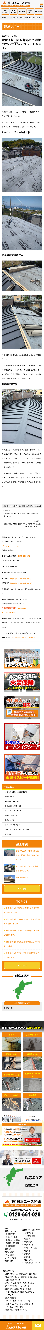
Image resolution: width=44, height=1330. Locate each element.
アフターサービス (30, 1248)
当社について (30, 11)
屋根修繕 (8, 1249)
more (23, 888)
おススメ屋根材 (10, 1298)
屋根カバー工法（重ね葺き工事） (16, 792)
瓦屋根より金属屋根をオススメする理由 (19, 1283)
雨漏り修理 (9, 1261)
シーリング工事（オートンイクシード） (18, 829)
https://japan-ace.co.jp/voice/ (21, 583)
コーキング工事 (10, 1258)
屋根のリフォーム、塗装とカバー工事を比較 (21, 1274)
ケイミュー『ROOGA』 (15, 1307)
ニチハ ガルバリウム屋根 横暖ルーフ (19, 1304)
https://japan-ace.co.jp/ (10, 546)
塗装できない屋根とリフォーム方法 (18, 1289)
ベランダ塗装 (9, 1255)
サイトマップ (8, 1295)
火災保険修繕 (30, 1236)
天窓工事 (8, 834)
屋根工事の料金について (31, 1230)
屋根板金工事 (9, 820)
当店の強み (28, 1251)
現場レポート (29, 1245)
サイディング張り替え (12, 825)
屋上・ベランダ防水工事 (13, 811)
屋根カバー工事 (11, 1237)
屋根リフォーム (5, 11)
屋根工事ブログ (9, 1271)
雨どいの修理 (9, 1252)
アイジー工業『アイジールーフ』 (18, 1301)
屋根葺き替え (9, 797)
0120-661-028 (24, 556)
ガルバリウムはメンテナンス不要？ (18, 1286)
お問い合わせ (29, 1260)
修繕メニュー (13, 11)
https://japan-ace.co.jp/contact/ (23, 637)
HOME (7, 1228)
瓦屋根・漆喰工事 (11, 815)
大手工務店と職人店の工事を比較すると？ (20, 1292)
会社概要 (27, 1254)
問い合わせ (38, 11)
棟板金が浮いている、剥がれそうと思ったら (21, 1277)
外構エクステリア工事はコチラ (16, 1310)
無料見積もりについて (32, 1263)
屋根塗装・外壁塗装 (12, 801)
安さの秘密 (29, 1233)
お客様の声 (28, 1242)
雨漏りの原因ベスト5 (12, 1280)
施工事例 (22, 11)
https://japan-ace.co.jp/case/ (20, 579)
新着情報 (27, 1257)
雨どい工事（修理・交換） (14, 806)
